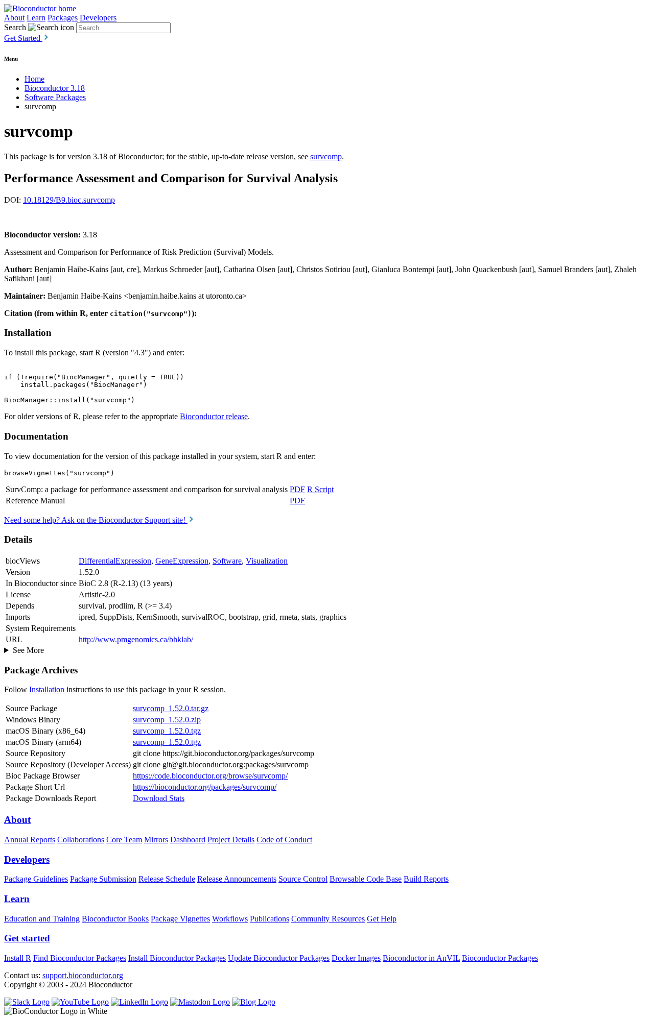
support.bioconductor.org (82, 975)
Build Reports (426, 879)
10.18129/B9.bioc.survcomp (69, 200)
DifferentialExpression (115, 560)
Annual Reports (29, 839)
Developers (98, 17)
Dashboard (187, 839)
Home (34, 79)
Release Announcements (236, 879)
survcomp (326, 156)
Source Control (303, 879)
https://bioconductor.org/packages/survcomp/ (204, 787)
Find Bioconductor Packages (79, 958)
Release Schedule (166, 879)
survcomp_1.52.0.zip (167, 719)
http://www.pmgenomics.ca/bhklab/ (136, 639)
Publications (269, 918)
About (14, 17)
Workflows (230, 918)
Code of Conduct (284, 839)
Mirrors (156, 839)
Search (15, 27)
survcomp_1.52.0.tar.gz (170, 708)
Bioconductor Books (115, 918)
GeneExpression (181, 560)
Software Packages (55, 97)
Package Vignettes (180, 918)
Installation (46, 689)
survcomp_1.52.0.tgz (167, 730)
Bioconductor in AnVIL (421, 958)
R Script (320, 489)
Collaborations (80, 839)
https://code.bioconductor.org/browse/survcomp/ (210, 775)
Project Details (230, 839)
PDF (297, 489)
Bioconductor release (214, 416)
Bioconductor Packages (500, 958)
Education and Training (42, 918)
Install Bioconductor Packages (177, 958)
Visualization (267, 560)
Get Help (381, 918)
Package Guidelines (36, 879)
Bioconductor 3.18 (55, 88)
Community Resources (328, 918)
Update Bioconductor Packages (279, 958)
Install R (17, 958)
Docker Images (356, 958)
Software (227, 560)
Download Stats (158, 798)
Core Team (124, 839)
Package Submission (103, 879)
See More (28, 650)
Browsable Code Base (366, 879)
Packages (63, 17)
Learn (36, 17)
